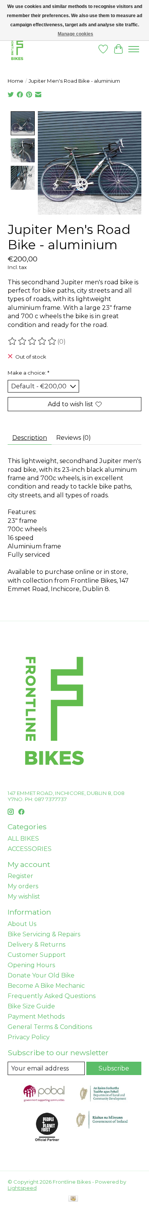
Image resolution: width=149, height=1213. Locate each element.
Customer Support (37, 954)
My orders (23, 886)
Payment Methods (36, 1016)
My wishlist (24, 896)
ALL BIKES (23, 838)
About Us (22, 924)
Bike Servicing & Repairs (44, 934)
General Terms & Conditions (50, 1026)
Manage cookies (75, 34)
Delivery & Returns (36, 944)
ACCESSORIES (30, 848)
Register (20, 876)
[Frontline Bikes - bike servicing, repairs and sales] (17, 49)
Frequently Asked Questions (52, 996)
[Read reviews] (32, 341)
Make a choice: (28, 373)
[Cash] (73, 1199)
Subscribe (114, 1068)
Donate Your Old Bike (41, 975)
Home (15, 81)
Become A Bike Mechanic (46, 985)
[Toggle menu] (133, 49)
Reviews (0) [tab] (73, 437)
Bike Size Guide (31, 1006)
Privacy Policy (29, 1037)
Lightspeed (22, 1188)
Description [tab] (29, 437)
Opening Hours (31, 965)
